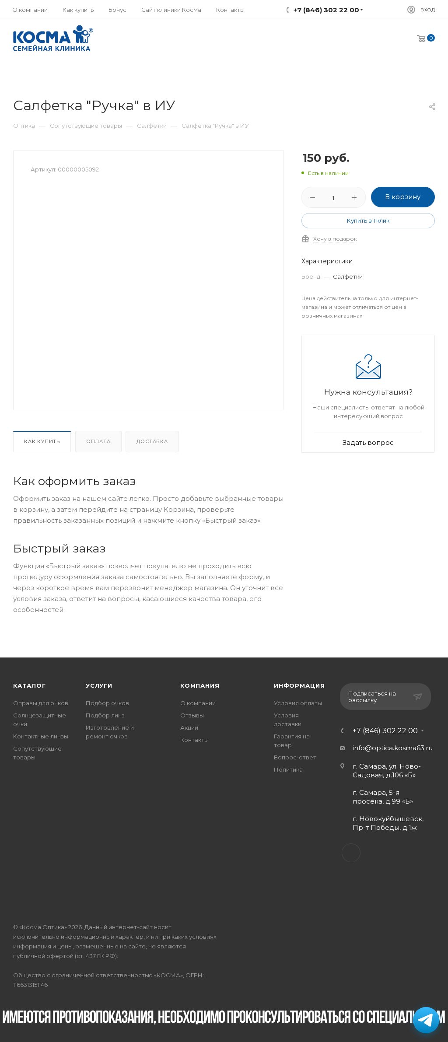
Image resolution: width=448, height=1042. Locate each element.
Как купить (42, 441)
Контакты (194, 739)
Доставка (152, 441)
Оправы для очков (40, 702)
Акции (189, 727)
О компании (198, 702)
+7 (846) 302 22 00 (385, 730)
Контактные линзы (40, 736)
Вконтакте (351, 852)
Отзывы (192, 715)
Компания (199, 685)
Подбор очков (107, 702)
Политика (288, 769)
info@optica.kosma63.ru (393, 748)
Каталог (29, 685)
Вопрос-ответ (295, 757)
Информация (299, 685)
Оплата (98, 441)
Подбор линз (105, 715)
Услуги (99, 685)
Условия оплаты (298, 702)
